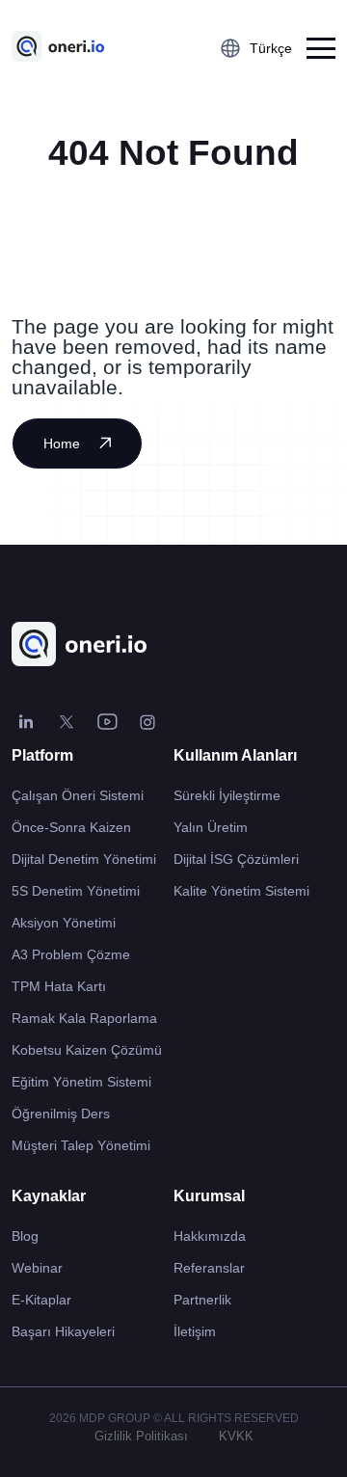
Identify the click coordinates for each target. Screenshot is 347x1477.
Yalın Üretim (211, 827)
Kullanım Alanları (235, 755)
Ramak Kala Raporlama (84, 1018)
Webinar (37, 1268)
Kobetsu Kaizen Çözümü (87, 1050)
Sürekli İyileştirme (227, 795)
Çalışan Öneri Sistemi (78, 795)
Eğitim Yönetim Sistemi (81, 1081)
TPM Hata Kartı (59, 986)
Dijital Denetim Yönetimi (84, 859)
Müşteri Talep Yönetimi (81, 1145)
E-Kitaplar (41, 1299)
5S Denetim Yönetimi (76, 891)
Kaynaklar (49, 1196)
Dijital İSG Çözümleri (236, 859)
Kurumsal (209, 1196)
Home (61, 443)
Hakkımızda (210, 1236)
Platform (42, 755)
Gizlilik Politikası (141, 1436)
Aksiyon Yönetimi (64, 922)
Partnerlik (202, 1299)
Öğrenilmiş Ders (61, 1113)
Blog (25, 1236)
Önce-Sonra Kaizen (71, 827)
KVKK (236, 1436)
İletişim (195, 1331)
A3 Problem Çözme (71, 954)
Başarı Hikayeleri (63, 1331)
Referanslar (209, 1268)
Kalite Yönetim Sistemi (241, 891)
